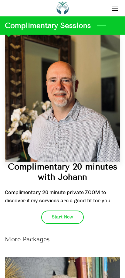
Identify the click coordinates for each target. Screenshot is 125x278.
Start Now (62, 217)
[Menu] (115, 8)
